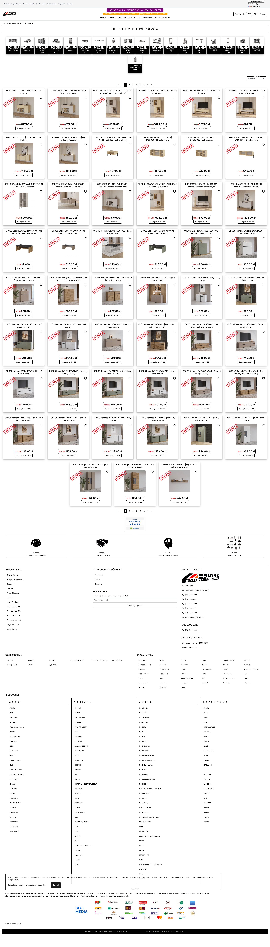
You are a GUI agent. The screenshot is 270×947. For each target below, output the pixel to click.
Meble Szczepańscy (146, 765)
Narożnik (184, 674)
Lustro (225, 669)
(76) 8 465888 (190, 604)
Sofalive (206, 746)
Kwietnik (141, 669)
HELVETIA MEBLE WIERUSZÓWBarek (135, 67)
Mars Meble (143, 708)
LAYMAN (78, 850)
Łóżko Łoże (206, 669)
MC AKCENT (143, 722)
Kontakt (69, 4)
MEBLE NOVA (144, 751)
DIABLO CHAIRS (15, 803)
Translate (256, 6)
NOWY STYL (143, 831)
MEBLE (103, 18)
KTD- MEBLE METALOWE (83, 845)
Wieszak (247, 683)
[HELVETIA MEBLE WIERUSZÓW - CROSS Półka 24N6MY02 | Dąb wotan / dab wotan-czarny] (179, 481)
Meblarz (142, 736)
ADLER (12, 708)
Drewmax (13, 817)
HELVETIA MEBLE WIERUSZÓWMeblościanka (156, 49)
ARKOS (12, 732)
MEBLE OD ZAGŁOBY (146, 755)
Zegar (183, 687)
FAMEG (77, 713)
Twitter (97, 579)
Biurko (183, 660)
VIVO (205, 798)
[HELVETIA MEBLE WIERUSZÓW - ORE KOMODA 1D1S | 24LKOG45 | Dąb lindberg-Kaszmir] (68, 107)
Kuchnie (52, 660)
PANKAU (142, 850)
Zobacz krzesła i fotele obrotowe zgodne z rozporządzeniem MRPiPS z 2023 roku (135, 14)
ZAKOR (206, 822)
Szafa (246, 678)
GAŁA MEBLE (79, 751)
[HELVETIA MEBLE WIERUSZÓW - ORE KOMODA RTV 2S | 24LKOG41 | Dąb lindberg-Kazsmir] (246, 107)
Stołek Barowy (228, 678)
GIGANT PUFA (79, 760)
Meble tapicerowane (99, 660)
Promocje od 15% (14, 611)
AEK (11, 713)
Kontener (184, 665)
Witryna (141, 687)
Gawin (77, 755)
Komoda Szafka (144, 665)
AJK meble (13, 717)
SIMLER (206, 741)
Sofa (161, 678)
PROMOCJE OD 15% (117, 10)
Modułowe (164, 674)
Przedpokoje (12, 665)
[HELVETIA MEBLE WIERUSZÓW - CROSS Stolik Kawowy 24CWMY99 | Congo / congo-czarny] (68, 247)
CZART (12, 793)
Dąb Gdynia (14, 798)
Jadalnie (31, 660)
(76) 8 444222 (190, 595)
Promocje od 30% (14, 620)
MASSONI (142, 713)
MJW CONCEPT (144, 793)
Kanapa (247, 660)
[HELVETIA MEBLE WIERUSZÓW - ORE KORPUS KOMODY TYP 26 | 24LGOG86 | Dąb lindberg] (157, 154)
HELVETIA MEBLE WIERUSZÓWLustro (242, 49)
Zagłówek (163, 687)
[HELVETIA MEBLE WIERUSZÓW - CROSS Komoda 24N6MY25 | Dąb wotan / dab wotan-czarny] (23, 434)
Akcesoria (142, 660)
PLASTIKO (142, 869)
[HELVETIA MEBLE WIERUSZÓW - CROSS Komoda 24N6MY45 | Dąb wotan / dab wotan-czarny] (112, 294)
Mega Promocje (13, 625)
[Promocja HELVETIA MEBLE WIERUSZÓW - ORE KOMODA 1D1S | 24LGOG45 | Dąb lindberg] (9, 101)
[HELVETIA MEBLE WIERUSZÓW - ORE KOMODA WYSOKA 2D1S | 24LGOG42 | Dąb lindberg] (157, 107)
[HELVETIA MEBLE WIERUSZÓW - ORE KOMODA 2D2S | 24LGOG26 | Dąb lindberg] (23, 154)
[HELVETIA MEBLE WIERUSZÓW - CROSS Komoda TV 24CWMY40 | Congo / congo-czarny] (201, 387)
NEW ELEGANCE (145, 822)
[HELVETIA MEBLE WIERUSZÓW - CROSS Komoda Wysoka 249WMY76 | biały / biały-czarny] (246, 247)
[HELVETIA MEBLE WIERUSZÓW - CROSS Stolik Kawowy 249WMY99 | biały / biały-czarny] (112, 247)
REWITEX (207, 717)
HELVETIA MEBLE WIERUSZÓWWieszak (228, 49)
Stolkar (206, 760)
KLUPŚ (77, 831)
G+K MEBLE (79, 741)
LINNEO (77, 860)
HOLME (77, 798)
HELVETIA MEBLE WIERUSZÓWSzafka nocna (113, 49)
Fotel (204, 660)
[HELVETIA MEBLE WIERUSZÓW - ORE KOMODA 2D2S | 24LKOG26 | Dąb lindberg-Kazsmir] (68, 154)
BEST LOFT (14, 751)
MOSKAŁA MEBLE (145, 808)
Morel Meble (143, 803)
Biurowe (10, 660)
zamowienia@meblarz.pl (13, 4)
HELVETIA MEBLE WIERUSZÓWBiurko (128, 49)
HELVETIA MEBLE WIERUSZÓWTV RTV (56, 49)
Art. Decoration (15, 736)
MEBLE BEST (143, 741)
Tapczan (163, 683)
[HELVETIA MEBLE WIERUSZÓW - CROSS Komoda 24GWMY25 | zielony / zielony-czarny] (157, 434)
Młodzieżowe (117, 660)
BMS (11, 765)
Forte (76, 732)
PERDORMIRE (144, 855)
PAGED (141, 845)
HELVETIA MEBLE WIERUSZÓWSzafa (42, 49)
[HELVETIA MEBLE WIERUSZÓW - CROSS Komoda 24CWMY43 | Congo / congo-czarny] (112, 341)
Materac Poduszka (251, 669)
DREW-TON (14, 812)
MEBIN (141, 732)
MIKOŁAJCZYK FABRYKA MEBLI (150, 789)
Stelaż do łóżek (187, 678)
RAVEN (206, 708)
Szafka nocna (143, 683)
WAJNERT (207, 803)
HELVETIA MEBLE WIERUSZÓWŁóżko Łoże (27, 49)
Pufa (246, 674)
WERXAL (207, 812)
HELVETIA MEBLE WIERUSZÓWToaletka (185, 49)
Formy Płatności (13, 593)
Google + (98, 584)
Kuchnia (247, 665)
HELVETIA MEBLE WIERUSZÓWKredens (257, 49)
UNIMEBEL (207, 784)
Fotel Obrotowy (229, 660)
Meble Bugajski (144, 746)
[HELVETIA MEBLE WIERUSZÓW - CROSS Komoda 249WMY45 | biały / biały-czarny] (201, 294)
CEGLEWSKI (14, 779)
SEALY (206, 722)
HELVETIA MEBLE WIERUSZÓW (86, 784)
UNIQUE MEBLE (209, 789)
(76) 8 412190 (190, 608)
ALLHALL (13, 722)
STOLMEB (207, 770)
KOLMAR (78, 836)
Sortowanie (256, 76)
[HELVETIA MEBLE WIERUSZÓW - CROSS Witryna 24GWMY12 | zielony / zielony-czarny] (201, 434)
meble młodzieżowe (13, 924)
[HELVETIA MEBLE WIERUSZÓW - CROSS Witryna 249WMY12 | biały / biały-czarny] (246, 434)
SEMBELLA (208, 732)
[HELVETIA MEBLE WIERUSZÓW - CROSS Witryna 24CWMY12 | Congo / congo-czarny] (90, 481)
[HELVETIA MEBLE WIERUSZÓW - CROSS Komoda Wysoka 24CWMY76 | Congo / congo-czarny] (23, 294)
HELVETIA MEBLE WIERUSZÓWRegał (171, 49)
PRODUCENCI (129, 18)
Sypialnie (52, 665)
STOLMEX (207, 774)
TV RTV (205, 683)
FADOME (78, 708)
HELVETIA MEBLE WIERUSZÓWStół (199, 49)
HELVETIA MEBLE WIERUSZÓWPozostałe (99, 49)
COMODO (13, 789)
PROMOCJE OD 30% (153, 10)
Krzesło (226, 665)
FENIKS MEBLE (80, 717)
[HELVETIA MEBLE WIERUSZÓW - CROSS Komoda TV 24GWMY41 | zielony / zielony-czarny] (68, 387)
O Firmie (10, 597)
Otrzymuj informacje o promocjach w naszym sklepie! (112, 596)
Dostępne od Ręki (14, 606)
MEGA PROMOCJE (162, 18)
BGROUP (13, 755)
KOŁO (77, 841)
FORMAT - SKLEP (81, 727)
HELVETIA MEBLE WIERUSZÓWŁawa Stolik (85, 49)
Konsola (163, 665)
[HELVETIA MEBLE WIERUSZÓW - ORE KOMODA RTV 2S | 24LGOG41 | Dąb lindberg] (201, 107)
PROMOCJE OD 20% (135, 10)
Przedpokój (227, 674)
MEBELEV (142, 727)
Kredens (205, 665)
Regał (140, 678)
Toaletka (184, 683)
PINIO (141, 860)
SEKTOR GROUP (209, 727)
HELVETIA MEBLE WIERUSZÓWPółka (142, 49)
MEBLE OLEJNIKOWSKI (147, 760)
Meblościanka (143, 674)
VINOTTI (207, 793)
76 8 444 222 (29, 4)
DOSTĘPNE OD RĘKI (145, 18)
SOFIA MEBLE (209, 751)
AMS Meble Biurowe (17, 727)
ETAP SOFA (14, 827)
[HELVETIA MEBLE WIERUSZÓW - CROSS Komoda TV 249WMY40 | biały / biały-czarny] (157, 387)
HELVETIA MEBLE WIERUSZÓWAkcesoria (214, 49)
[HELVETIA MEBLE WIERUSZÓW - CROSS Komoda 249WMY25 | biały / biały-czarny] (112, 434)
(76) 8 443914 (190, 599)
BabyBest (13, 741)
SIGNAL (206, 736)
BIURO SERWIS (15, 760)
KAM (76, 817)
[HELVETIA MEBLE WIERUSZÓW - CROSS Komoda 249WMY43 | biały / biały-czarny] (68, 341)
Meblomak (142, 770)
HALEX (77, 774)
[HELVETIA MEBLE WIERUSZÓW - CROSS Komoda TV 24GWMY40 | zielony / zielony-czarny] (112, 387)
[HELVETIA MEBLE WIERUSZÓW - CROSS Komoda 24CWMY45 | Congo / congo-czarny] (157, 294)
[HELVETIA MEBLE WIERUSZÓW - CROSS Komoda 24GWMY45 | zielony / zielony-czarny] (246, 294)
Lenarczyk (78, 855)
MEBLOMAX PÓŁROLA (147, 779)
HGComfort (78, 789)
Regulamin (61, 4)
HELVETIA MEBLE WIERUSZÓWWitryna (70, 49)
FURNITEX (78, 736)
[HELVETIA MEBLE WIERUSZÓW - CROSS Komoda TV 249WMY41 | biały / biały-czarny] (23, 387)
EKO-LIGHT (14, 822)
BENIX (12, 746)
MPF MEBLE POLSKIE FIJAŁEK (149, 817)
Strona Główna (51, 4)
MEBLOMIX (143, 784)
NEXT (141, 827)
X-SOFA (206, 817)
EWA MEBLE (14, 831)
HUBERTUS (78, 803)
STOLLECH (208, 765)
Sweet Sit (207, 779)
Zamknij (56, 885)
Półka (204, 674)
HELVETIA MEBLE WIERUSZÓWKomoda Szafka (13, 49)
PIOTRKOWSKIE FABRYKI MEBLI (150, 864)
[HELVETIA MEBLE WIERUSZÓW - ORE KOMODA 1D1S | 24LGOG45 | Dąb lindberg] (23, 107)
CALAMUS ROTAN (16, 774)
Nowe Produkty (13, 602)
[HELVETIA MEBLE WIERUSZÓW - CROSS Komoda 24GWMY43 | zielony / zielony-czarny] (23, 341)
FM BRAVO (78, 722)
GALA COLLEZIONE (81, 746)
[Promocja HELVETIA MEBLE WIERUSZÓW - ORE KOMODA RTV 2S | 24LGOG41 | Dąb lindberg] (187, 101)
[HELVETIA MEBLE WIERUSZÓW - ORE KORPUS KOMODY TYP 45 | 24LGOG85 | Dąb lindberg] (201, 154)
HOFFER (77, 793)
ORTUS (141, 841)
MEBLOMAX (143, 774)
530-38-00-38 (190, 613)
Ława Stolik (164, 669)
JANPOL (78, 808)
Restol (206, 713)
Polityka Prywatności (15, 579)
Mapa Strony (12, 629)
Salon (30, 665)
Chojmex (13, 784)
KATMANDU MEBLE (81, 822)
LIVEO (77, 864)
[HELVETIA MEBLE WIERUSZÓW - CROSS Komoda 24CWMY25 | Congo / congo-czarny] (68, 434)
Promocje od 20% (14, 615)
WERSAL (207, 808)
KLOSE (77, 827)
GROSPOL (78, 770)
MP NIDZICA (143, 812)
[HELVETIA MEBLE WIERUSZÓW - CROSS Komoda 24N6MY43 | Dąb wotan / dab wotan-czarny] (157, 341)
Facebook (99, 575)
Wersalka (226, 683)
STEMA (206, 755)
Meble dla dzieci (76, 660)
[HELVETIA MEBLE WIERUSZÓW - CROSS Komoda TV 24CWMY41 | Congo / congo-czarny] (246, 341)
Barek (162, 660)
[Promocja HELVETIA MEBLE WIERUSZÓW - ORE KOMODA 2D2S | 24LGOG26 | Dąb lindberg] (9, 148)
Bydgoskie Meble (16, 770)
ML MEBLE (143, 798)
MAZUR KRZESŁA (145, 717)
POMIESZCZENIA (114, 18)
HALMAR (78, 779)
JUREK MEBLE (80, 812)
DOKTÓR (13, 808)
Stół (203, 678)
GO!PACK (78, 765)
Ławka (183, 669)
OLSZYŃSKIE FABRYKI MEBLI (149, 836)
